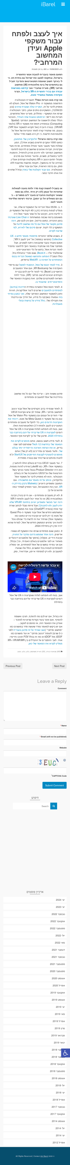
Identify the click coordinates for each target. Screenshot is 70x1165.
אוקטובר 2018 (57, 1064)
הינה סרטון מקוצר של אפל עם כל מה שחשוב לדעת (36, 222)
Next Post (59, 666)
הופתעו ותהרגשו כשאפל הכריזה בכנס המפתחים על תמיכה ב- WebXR (37, 257)
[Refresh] (65, 760)
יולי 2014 (60, 1128)
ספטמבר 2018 (57, 1071)
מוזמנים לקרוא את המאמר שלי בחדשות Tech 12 (36, 442)
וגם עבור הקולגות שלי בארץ (36, 169)
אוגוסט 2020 (58, 978)
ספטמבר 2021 (57, 964)
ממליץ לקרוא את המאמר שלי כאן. (45, 643)
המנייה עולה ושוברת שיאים (28, 106)
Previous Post (13, 666)
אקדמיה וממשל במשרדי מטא (46, 94)
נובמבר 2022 (58, 914)
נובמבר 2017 (58, 1106)
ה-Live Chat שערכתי (18, 217)
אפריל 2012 (59, 1142)
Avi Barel (44, 1156)
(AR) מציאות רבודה (53, 651)
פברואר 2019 (58, 1035)
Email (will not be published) (53, 736)
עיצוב (19, 651)
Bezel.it (41, 252)
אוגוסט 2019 (58, 999)
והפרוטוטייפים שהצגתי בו (49, 281)
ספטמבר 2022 (57, 928)
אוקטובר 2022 (57, 921)
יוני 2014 (60, 1135)
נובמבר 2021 (58, 956)
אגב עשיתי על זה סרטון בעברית (29, 629)
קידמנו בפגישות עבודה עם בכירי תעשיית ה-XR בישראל (36, 89)
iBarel (48, 4)
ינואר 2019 (59, 1042)
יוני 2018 (60, 1092)
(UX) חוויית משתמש (37, 651)
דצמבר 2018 (58, 1049)
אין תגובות (36, 69)
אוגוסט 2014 (58, 1121)
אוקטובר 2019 (57, 992)
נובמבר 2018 (58, 1056)
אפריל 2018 (59, 1099)
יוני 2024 (60, 899)
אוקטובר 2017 (57, 1114)
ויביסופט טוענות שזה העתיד (31, 116)
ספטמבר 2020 (57, 971)
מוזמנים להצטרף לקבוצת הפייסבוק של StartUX (38, 454)
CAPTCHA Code (59, 776)
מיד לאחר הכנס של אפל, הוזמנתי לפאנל (39, 264)
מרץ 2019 (60, 1028)
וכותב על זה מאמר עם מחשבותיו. (34, 480)
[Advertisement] (35, 850)
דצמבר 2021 (58, 949)
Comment (62, 688)
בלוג (27, 651)
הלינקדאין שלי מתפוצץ (25, 139)
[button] (65, 1053)
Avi (44, 69)
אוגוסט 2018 (58, 1078)
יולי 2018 (60, 1085)
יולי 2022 (60, 935)
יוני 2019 (60, 1006)
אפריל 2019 (59, 1021)
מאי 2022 (60, 942)
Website (63, 747)
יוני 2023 (60, 907)
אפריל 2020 (59, 985)
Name (63, 725)
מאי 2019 (60, 1014)
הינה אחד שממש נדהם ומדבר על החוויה (33, 534)
